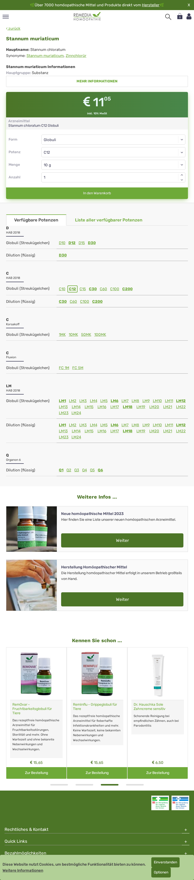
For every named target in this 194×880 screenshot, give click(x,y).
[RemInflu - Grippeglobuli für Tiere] (97, 673)
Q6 (100, 470)
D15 (82, 243)
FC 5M (77, 368)
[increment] (181, 174)
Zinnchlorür (76, 55)
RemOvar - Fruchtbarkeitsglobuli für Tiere (32, 708)
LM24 (76, 413)
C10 (62, 289)
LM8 (135, 401)
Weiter (122, 540)
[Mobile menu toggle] (5, 17)
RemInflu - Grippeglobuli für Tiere (95, 706)
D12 (72, 243)
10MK (73, 334)
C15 (83, 289)
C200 (127, 289)
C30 (93, 289)
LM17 (114, 407)
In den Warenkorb (97, 193)
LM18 (127, 407)
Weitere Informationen (23, 870)
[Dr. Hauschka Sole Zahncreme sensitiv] (157, 673)
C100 (114, 289)
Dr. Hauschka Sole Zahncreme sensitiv (149, 706)
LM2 (72, 401)
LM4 (93, 401)
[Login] (188, 16)
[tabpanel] (36, 713)
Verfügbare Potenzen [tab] (36, 219)
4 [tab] (135, 785)
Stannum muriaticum (45, 55)
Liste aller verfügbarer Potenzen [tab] (108, 219)
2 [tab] (84, 785)
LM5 (104, 401)
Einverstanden (165, 862)
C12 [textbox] (47, 152)
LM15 (89, 407)
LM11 (169, 401)
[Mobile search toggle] (168, 16)
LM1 (62, 401)
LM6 (114, 401)
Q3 (76, 470)
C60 (103, 289)
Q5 (92, 470)
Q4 (84, 470)
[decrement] (181, 179)
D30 (92, 243)
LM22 (181, 407)
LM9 (146, 401)
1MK (62, 334)
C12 (72, 289)
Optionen (161, 872)
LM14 (76, 407)
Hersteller (150, 5)
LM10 (157, 401)
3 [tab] (109, 785)
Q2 (68, 470)
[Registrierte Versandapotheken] (160, 803)
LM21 (167, 407)
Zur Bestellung (36, 773)
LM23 (63, 413)
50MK (86, 334)
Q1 (61, 470)
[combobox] (113, 152)
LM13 (63, 407)
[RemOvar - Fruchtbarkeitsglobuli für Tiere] (36, 673)
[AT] (87, 16)
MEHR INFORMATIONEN (97, 81)
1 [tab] (59, 785)
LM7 (125, 401)
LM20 (154, 407)
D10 (62, 243)
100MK (100, 334)
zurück (13, 28)
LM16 (102, 407)
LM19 (140, 407)
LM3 (83, 401)
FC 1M (64, 368)
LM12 (181, 401)
